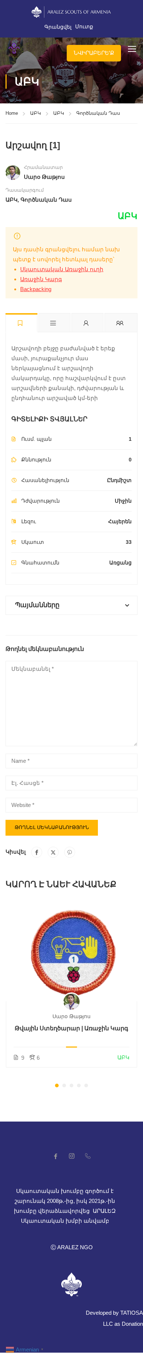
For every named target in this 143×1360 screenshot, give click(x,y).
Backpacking (35, 289)
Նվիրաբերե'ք (94, 52)
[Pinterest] (69, 852)
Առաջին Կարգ (41, 279)
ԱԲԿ (35, 113)
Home (12, 113)
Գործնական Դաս (98, 113)
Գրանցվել (58, 27)
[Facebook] (36, 852)
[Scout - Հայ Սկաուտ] (14, 48)
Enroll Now (71, 951)
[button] (57, 1085)
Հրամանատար (43, 167)
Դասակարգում (25, 190)
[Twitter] (53, 852)
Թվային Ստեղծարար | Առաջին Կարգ (71, 1028)
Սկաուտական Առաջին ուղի (61, 269)
